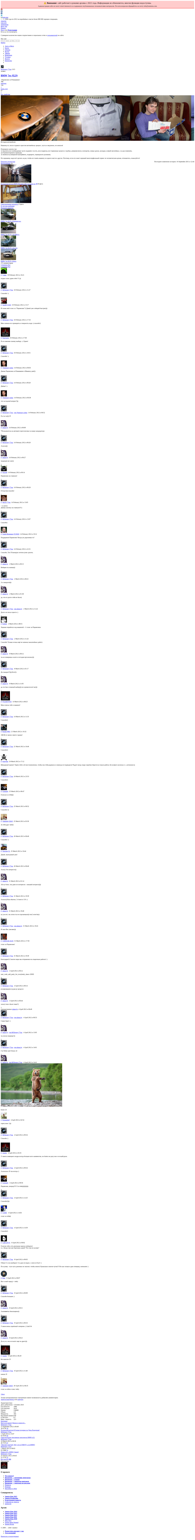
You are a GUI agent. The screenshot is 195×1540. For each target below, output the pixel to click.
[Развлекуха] (8, 219)
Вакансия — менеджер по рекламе (17, 1483)
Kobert (4, 624)
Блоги (7, 48)
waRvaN (5, 1243)
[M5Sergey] (2, 67)
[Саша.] (4, 273)
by (7, 427)
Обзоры (7, 50)
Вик (3, 1278)
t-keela (4, 1153)
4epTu (4, 502)
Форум (7, 59)
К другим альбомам (7, 206)
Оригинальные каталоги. (9, 204)
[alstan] (4, 426)
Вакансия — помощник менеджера (18, 1478)
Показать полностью (8, 161)
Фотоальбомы (5, 163)
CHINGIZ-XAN (7, 941)
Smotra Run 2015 (11, 1496)
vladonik (5, 821)
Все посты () (6, 1459)
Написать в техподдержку (10, 1536)
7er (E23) (13, 75)
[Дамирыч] (4, 366)
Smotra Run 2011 (11, 1517)
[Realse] (4, 730)
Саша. (4, 275)
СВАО (10, 821)
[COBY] (4, 1211)
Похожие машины (7, 208)
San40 (4, 305)
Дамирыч (5, 368)
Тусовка (7, 57)
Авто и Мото (9, 46)
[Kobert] (4, 622)
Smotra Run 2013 (11, 1513)
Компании (8, 55)
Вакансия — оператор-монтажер (17, 1481)
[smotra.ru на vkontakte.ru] (1, 11)
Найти (3, 43)
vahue (11, 368)
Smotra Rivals (9, 1524)
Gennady (5, 791)
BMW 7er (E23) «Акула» (9, 248)
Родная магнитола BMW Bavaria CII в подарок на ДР (19, 184)
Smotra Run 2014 (11, 1511)
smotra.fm (8, 1504)
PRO (8, 731)
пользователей (52, 35)
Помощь (8, 1487)
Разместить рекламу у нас (14, 1531)
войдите (20, 1399)
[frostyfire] (4, 760)
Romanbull (6, 1120)
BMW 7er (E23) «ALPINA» (10, 234)
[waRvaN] (4, 1241)
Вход (2, 30)
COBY (4, 1213)
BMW (4, 75)
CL (9, 851)
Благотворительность (13, 1500)
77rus (9, 69)
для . (20, 412)
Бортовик (4, 1421)
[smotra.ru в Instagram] (4, 17)
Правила (8, 1485)
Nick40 (4, 472)
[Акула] (8, 246)
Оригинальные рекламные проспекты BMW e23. (18, 1437)
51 (7, 1450)
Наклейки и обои (11, 1488)
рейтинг (3, 83)
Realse (4, 731)
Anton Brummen (7, 534)
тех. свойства (5, 94)
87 (7, 1443)
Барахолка (8, 61)
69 (7, 1436)
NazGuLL (5, 338)
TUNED (16, 534)
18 (7, 1428)
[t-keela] (5, 1151)
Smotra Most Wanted (11, 1522)
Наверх (3, 28)
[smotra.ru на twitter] (1, 15)
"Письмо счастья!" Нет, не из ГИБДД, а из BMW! (18, 1445)
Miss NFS (8, 1521)
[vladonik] (4, 819)
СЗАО (9, 305)
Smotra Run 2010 (11, 1519)
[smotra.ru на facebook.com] (1, 13)
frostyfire (5, 761)
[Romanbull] (4, 1118)
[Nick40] (4, 470)
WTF (10, 701)
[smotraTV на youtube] (1, 9)
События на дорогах (12, 1502)
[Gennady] (4, 789)
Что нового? (9, 1476)
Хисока (5, 851)
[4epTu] (4, 500)
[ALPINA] (8, 233)
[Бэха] (8, 259)
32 (7, 1457)
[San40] (4, 303)
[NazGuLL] (5, 336)
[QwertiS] (5, 700)
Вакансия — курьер (12, 1479)
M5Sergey (4, 69)
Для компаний (10, 1533)
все (3, 1394)
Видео (7, 51)
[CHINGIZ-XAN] (4, 939)
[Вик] (4, 1276)
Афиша (7, 53)
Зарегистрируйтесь (7, 1399)
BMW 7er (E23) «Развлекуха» (11, 221)
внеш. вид (4, 89)
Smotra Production (11, 1498)
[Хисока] (4, 849)
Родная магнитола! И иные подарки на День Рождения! (20, 1430)
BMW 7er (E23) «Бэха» (8, 261)
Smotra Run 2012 (11, 1515)
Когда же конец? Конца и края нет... (13, 1423)
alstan (4, 427)
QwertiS (5, 701)
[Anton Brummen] (4, 532)
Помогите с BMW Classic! (10, 1452)
